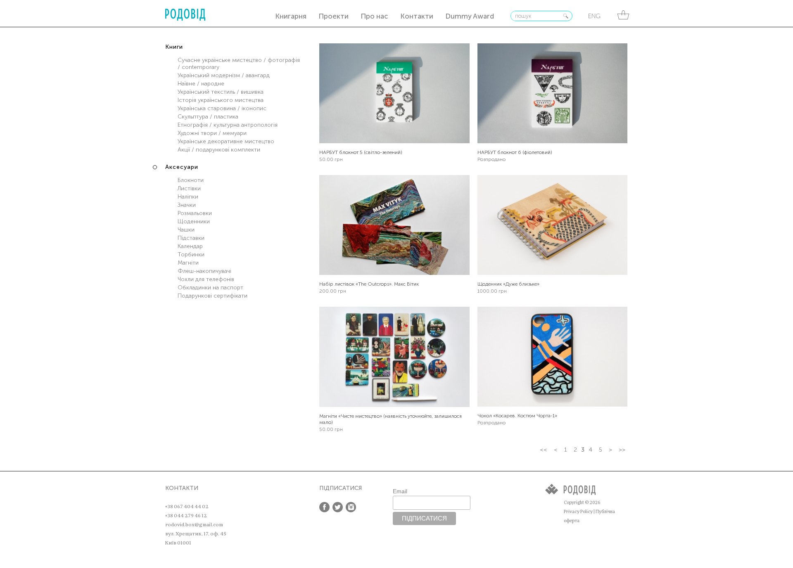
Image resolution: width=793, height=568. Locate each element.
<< (543, 449)
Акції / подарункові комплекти (219, 149)
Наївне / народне (201, 83)
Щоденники (194, 221)
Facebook (324, 507)
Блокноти (191, 180)
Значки (187, 204)
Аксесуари (181, 166)
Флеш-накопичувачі (204, 271)
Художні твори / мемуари (212, 133)
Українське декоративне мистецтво (226, 141)
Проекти (333, 16)
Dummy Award (469, 16)
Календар (190, 246)
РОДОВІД (185, 15)
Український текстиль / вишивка (221, 91)
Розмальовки (195, 213)
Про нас (374, 16)
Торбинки (191, 254)
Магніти (188, 262)
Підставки (191, 237)
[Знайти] (566, 16)
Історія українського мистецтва (221, 100)
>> (622, 449)
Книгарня (290, 16)
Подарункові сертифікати (212, 295)
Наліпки (188, 196)
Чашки (186, 229)
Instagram (351, 507)
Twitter (337, 507)
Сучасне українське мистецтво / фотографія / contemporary (239, 64)
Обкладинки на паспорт (210, 287)
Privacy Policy (578, 511)
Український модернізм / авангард (224, 75)
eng (594, 16)
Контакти (416, 16)
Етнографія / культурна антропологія (228, 124)
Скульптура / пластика (208, 116)
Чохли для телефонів (206, 279)
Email (400, 491)
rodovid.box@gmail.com (194, 524)
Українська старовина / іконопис (222, 108)
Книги (174, 46)
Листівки (189, 188)
